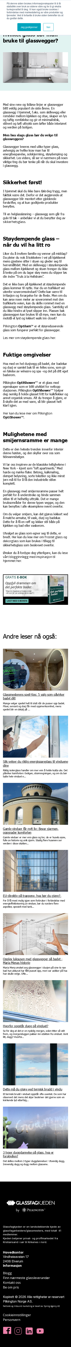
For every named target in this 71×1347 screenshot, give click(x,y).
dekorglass (11, 541)
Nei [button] (48, 27)
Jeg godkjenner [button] (29, 27)
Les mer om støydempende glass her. (29, 338)
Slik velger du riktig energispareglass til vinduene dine (35, 763)
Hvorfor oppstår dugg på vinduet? (25, 1026)
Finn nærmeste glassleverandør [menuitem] (26, 1278)
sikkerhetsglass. (14, 222)
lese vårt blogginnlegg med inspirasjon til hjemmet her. (35, 557)
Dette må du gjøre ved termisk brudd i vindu (32, 1089)
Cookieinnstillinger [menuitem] (17, 1315)
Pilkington (18, 326)
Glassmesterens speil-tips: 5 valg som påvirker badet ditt (33, 696)
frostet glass (54, 537)
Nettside (7, 1306)
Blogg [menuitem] (7, 1273)
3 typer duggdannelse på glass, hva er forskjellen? (28, 1154)
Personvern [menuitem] (11, 1320)
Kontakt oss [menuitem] (12, 1282)
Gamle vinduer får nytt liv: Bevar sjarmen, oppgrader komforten (31, 830)
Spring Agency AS (52, 1306)
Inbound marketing (23, 1306)
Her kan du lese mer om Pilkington (27, 415)
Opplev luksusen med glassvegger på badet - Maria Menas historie (33, 961)
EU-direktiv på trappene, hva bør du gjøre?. (32, 896)
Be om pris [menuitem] (11, 1287)
